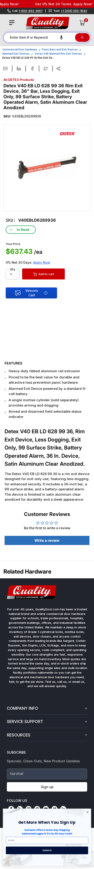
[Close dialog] (87, 812)
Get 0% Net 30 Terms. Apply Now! (60, 4)
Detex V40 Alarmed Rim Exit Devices (58, 53)
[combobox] (39, 37)
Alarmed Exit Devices (16, 53)
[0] (82, 23)
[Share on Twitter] (46, 68)
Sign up (47, 787)
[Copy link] (58, 68)
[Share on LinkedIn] (19, 68)
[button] (61, 37)
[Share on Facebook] (32, 68)
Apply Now (41, 262)
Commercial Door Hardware (19, 49)
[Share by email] (5, 68)
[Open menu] (12, 22)
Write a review (47, 540)
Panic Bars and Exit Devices (60, 49)
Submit (47, 850)
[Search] (82, 37)
